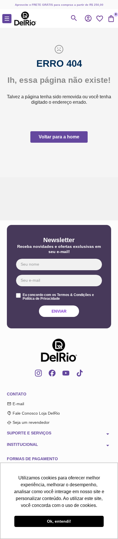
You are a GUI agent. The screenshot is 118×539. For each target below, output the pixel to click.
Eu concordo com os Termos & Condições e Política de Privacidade (58, 297)
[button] (88, 18)
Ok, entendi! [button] (59, 521)
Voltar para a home (59, 136)
